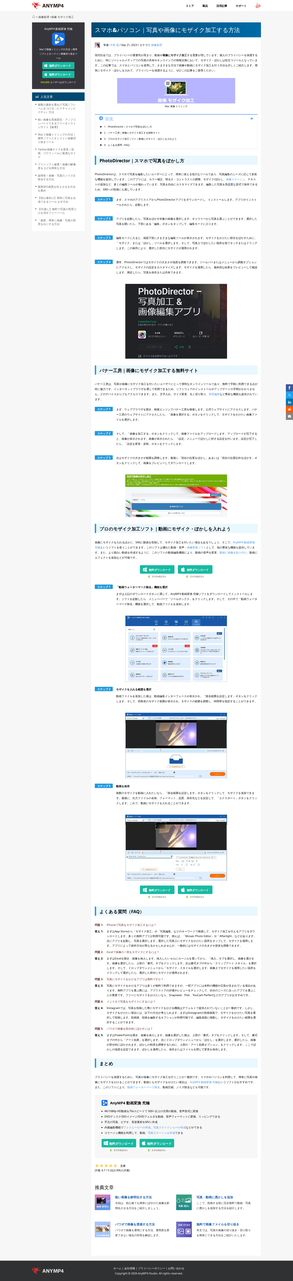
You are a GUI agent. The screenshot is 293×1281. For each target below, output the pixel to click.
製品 (205, 5)
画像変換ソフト (196, 547)
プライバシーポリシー (151, 1268)
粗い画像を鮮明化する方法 (133, 1197)
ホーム (117, 1268)
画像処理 (43, 17)
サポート (241, 5)
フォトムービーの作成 (137, 1127)
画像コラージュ (235, 179)
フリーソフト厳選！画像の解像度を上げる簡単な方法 (57, 166)
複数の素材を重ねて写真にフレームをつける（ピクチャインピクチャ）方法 (57, 108)
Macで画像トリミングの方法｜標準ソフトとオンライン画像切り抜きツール (57, 138)
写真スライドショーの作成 (169, 1127)
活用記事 (221, 5)
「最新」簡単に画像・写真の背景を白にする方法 (57, 222)
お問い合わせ (176, 1268)
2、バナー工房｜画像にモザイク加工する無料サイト (132, 132)
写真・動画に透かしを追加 (215, 1197)
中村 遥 (114, 45)
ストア (190, 5)
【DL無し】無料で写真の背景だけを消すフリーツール (57, 211)
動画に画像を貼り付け (233, 552)
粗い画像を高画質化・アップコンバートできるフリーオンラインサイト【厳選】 (57, 123)
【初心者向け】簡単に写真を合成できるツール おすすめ (57, 199)
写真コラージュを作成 (161, 1133)
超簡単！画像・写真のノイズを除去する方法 (57, 177)
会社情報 (129, 1268)
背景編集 (214, 394)
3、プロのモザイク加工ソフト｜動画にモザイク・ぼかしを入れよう (140, 138)
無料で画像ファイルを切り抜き (218, 1224)
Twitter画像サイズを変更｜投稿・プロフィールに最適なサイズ (57, 153)
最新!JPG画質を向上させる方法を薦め (56, 188)
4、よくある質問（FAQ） (117, 145)
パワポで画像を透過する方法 (135, 1224)
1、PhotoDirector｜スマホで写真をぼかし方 (128, 126)
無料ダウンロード (60, 65)
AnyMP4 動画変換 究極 (58, 29)
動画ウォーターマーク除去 (143, 1087)
